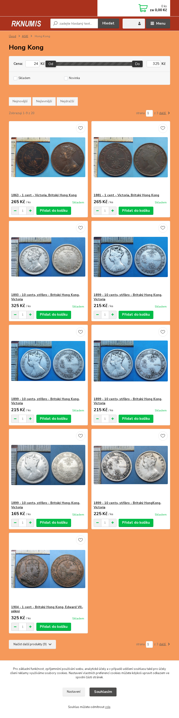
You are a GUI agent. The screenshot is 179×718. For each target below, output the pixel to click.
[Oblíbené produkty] (128, 23)
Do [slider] (137, 64)
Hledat (108, 23)
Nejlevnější (44, 101)
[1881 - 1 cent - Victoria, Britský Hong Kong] (131, 157)
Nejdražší (67, 101)
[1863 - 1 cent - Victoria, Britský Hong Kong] (48, 157)
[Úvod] (28, 24)
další (162, 113)
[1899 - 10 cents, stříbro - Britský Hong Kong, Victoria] (131, 257)
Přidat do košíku (54, 210)
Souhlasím (103, 691)
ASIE (25, 36)
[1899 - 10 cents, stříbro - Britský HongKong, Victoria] (131, 465)
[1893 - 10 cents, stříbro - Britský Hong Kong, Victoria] (48, 257)
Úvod (12, 36)
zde (107, 707)
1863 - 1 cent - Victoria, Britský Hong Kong (44, 195)
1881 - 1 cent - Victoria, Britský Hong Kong (126, 195)
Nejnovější (20, 101)
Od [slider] (50, 64)
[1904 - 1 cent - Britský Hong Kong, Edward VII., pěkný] (48, 569)
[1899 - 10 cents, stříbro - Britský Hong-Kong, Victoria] (48, 465)
